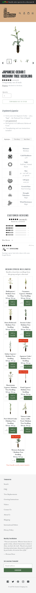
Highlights (7, 139)
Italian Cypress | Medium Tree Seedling (10, 356)
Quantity (5, 92)
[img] (6, 246)
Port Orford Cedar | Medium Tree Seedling (10, 421)
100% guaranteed (11, 121)
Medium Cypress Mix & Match (18, 269)
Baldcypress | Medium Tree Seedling (10, 293)
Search (6, 484)
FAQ (5, 489)
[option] (9, 61)
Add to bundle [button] (12, 303)
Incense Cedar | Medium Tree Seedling (25, 325)
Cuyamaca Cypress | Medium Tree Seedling (25, 293)
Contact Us (7, 510)
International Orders (11, 525)
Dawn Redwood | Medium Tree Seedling (10, 325)
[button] (7, 80)
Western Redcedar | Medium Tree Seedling (18, 452)
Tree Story (17, 139)
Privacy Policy (9, 530)
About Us (7, 515)
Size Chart (27, 139)
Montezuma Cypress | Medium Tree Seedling (10, 387)
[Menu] (33, 13)
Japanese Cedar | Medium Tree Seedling (25, 358)
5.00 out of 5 (23, 219)
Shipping (5, 85)
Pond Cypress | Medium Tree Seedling (25, 389)
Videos (6, 504)
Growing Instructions (11, 499)
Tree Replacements (10, 494)
